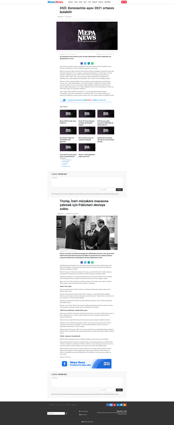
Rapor (85, 2)
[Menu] (125, 2)
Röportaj (100, 2)
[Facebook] (82, 63)
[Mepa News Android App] (83, 411)
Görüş (76, 2)
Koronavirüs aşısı (66, 166)
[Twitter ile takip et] (111, 404)
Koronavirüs (68, 16)
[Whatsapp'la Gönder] (92, 63)
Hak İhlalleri (107, 2)
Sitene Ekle (74, 404)
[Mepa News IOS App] (83, 414)
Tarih (89, 2)
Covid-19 (65, 164)
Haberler (70, 2)
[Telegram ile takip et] (121, 404)
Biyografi (94, 2)
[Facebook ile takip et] (107, 404)
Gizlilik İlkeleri (67, 404)
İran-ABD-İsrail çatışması (71, 213)
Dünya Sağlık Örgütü (67, 160)
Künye (56, 404)
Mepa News (60, 16)
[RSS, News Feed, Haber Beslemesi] (124, 404)
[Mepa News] (55, 2)
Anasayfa (51, 404)
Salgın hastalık (66, 161)
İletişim (61, 404)
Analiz (80, 2)
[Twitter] (85, 63)
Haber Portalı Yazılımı (88, 421)
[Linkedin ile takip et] (118, 404)
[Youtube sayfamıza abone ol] (114, 404)
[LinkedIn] (89, 63)
